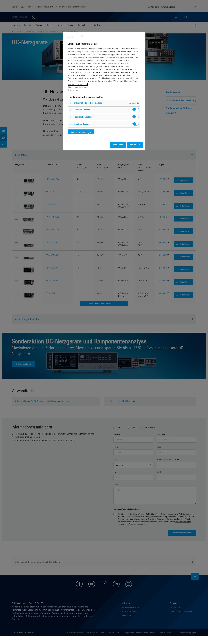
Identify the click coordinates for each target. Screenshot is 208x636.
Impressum (73, 90)
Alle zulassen (118, 144)
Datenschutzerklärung (78, 87)
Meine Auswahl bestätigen (81, 132)
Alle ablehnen (135, 144)
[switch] (135, 109)
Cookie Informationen (77, 84)
